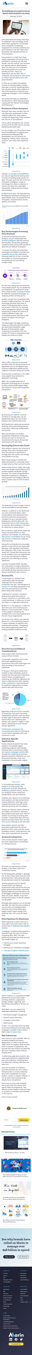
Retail (4, 1302)
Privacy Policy (6, 1315)
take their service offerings (15, 821)
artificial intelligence (9, 241)
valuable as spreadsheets (20, 174)
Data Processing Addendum (10, 1326)
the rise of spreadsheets (14, 119)
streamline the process (10, 254)
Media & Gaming (7, 1298)
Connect (5, 1273)
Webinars (22, 1293)
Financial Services (7, 1295)
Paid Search (23, 1273)
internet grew (11, 193)
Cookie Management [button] (8, 1321)
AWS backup (20, 523)
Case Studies (23, 1289)
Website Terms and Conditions (11, 1328)
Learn (21, 1300)
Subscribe (24, 1120)
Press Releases (24, 1295)
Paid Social (23, 1275)
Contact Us (16, 1344)
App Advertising (24, 1279)
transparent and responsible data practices (12, 730)
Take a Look (9, 1257)
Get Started (23, 1257)
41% (3, 840)
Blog (21, 1298)
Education (5, 1293)
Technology (6, 1306)
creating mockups (23, 292)
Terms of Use (6, 1324)
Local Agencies (7, 1300)
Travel (4, 1308)
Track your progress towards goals (16, 950)
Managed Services (8, 1279)
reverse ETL (6, 587)
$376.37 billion (24, 480)
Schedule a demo (16, 1030)
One (4, 1277)
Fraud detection (21, 831)
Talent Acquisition (7, 1304)
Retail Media (23, 1277)
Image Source (16, 171)
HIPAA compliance (8, 683)
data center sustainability (11, 537)
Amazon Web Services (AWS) (12, 467)
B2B (4, 1291)
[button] (26, 3)
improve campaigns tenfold (14, 752)
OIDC (10, 885)
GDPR (4, 661)
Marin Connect (7, 996)
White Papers (23, 1291)
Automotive (6, 1289)
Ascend (5, 1275)
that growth (23, 59)
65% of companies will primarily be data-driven (16, 75)
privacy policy (16, 1127)
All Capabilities (7, 1282)
